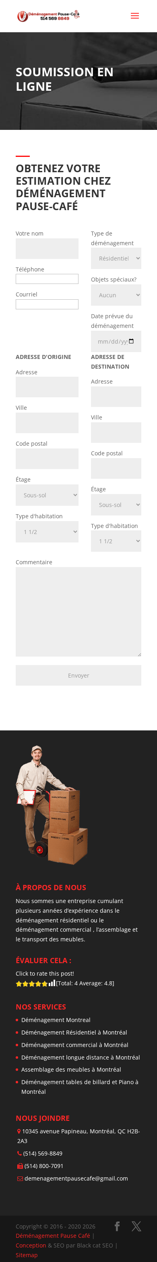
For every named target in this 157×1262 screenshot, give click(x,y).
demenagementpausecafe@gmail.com (76, 1178)
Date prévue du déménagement (112, 321)
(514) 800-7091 (44, 1166)
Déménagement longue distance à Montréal (80, 1057)
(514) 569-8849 (42, 1153)
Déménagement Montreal (56, 1020)
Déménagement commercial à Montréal (74, 1045)
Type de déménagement (112, 238)
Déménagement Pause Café (53, 1235)
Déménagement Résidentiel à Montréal (74, 1032)
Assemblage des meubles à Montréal (71, 1069)
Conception (32, 1245)
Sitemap (27, 1255)
